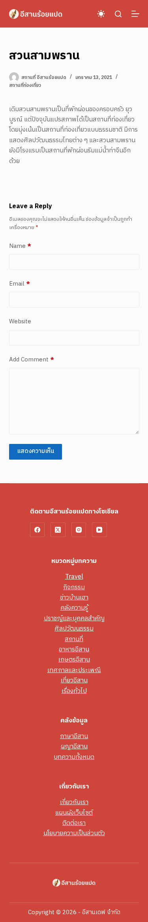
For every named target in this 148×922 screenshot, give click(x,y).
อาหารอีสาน (74, 649)
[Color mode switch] (101, 14)
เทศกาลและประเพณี (74, 670)
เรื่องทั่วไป (74, 691)
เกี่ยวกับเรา (74, 802)
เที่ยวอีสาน (74, 680)
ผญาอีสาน (74, 746)
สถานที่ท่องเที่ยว (25, 85)
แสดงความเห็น (35, 451)
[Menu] (135, 14)
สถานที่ (74, 639)
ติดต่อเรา (74, 823)
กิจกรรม (74, 587)
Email (19, 284)
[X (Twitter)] (58, 529)
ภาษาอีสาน (74, 736)
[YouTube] (99, 529)
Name (20, 246)
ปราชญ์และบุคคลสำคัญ (74, 618)
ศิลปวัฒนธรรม (74, 628)
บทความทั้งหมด (74, 757)
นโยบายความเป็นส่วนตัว (74, 833)
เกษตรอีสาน (74, 659)
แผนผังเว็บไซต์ (74, 813)
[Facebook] (37, 529)
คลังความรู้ (74, 608)
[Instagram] (78, 529)
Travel (74, 577)
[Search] (118, 14)
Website (20, 321)
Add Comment (31, 360)
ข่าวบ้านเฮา (74, 597)
